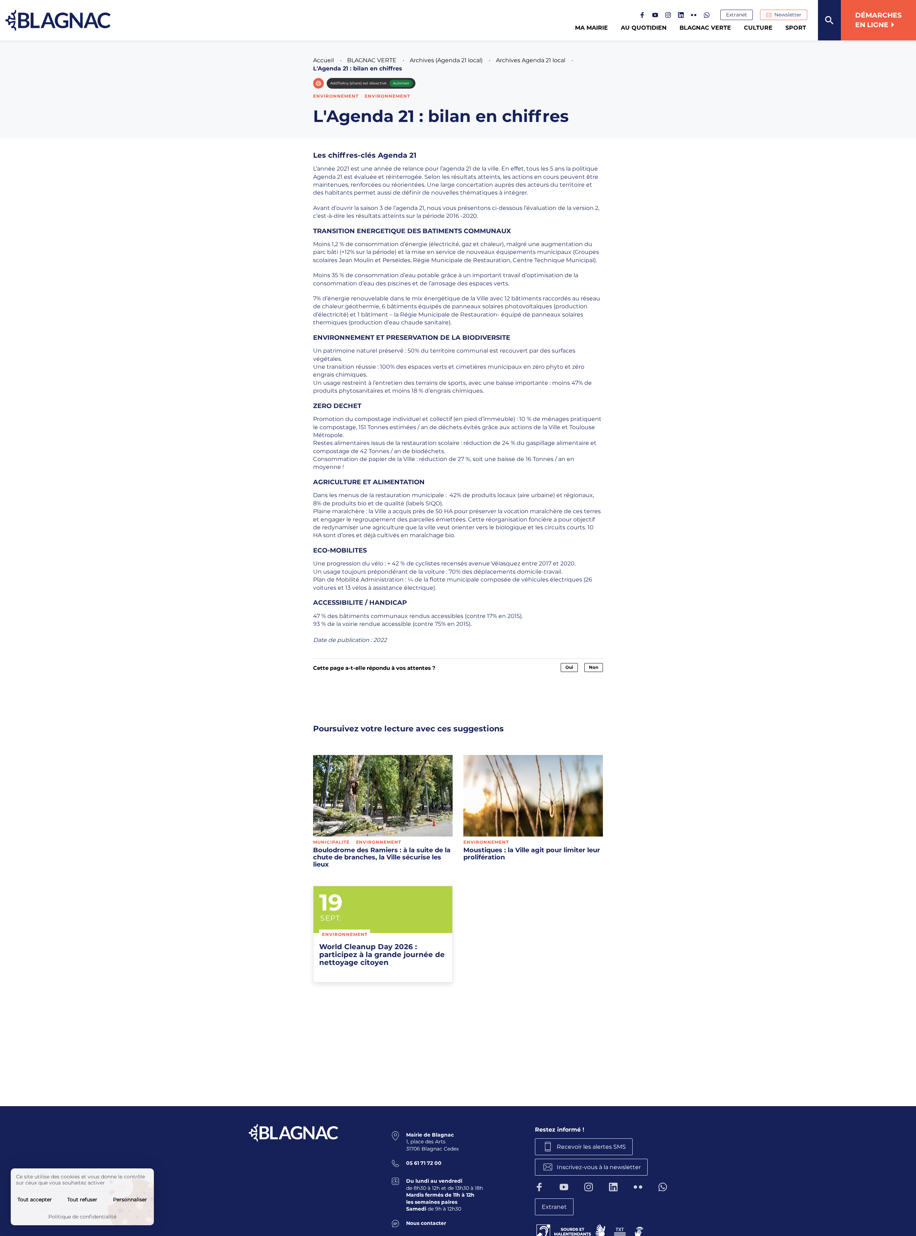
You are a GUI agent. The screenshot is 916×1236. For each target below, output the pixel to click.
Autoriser (401, 83)
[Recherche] (829, 20)
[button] (318, 83)
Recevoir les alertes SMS (591, 1146)
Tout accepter (35, 1199)
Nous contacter (426, 1223)
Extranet (736, 14)
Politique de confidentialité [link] (82, 1216)
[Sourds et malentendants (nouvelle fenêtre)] (591, 1230)
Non (593, 667)
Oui (569, 667)
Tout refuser (82, 1199)
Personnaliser (130, 1199)
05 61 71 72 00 (424, 1163)
